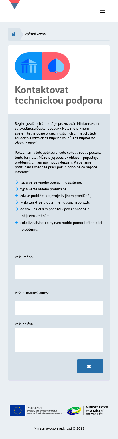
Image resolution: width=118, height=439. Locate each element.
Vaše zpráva (24, 324)
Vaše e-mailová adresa (32, 292)
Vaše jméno (24, 257)
